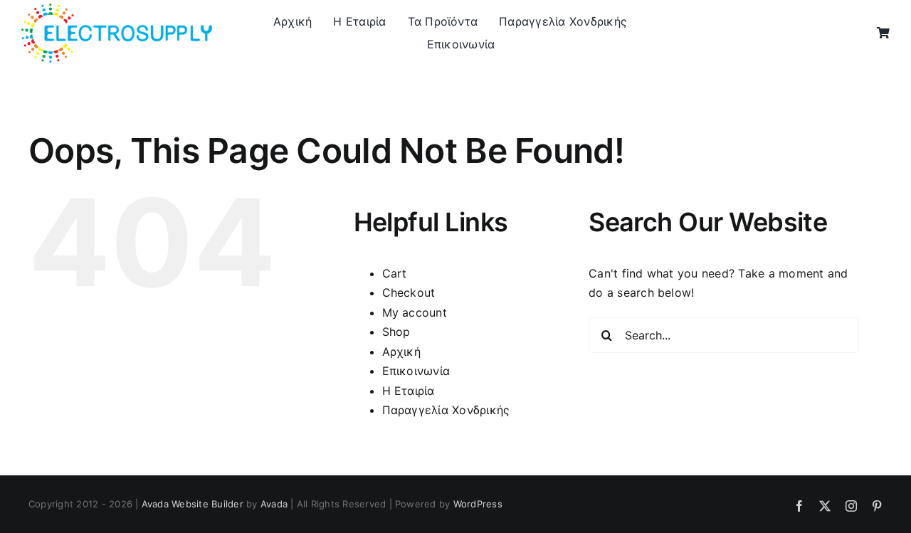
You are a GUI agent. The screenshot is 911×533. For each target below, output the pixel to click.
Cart (394, 273)
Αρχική (401, 351)
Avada (274, 504)
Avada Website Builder (192, 504)
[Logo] (116, 9)
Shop (396, 331)
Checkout (409, 292)
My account (414, 312)
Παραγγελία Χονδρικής (446, 410)
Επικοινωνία (416, 371)
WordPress (477, 504)
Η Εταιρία (408, 391)
